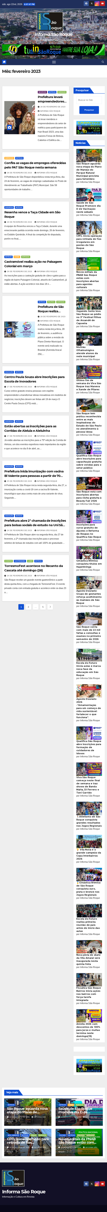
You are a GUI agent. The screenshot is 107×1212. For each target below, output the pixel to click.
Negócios (42, 92)
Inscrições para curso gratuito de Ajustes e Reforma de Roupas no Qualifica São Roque (88, 530)
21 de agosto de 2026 (71, 1117)
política (51, 302)
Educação (9, 372)
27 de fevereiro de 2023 (20, 387)
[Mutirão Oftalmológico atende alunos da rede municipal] (89, 339)
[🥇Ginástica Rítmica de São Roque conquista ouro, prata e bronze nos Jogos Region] (89, 874)
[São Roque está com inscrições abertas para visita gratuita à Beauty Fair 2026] (89, 483)
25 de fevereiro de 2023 (20, 481)
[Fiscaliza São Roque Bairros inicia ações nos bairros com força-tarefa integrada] (89, 979)
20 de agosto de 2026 (19, 1147)
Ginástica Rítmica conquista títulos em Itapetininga (89, 563)
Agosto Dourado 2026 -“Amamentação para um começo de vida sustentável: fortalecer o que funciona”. (88, 708)
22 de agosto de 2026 (19, 1117)
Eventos (8, 561)
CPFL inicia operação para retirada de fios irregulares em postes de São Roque (89, 242)
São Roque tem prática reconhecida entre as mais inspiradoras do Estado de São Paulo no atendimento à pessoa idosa (89, 422)
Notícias (52, 92)
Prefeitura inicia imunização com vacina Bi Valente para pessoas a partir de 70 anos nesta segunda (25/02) (34, 475)
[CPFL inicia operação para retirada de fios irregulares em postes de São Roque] (89, 227)
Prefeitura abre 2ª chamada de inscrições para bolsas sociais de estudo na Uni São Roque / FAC (35, 525)
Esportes (9, 207)
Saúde (16, 257)
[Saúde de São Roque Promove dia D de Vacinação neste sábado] (89, 194)
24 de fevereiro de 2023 (20, 530)
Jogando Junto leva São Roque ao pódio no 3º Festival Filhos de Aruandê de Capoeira (88, 317)
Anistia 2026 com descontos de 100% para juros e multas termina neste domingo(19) (88, 1030)
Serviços (62, 92)
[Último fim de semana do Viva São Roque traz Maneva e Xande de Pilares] (89, 372)
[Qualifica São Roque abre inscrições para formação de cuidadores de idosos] (89, 733)
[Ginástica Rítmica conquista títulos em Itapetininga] (89, 552)
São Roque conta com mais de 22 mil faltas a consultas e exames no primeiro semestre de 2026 (88, 633)
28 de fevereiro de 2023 (52, 107)
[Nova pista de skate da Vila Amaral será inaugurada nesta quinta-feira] (89, 946)
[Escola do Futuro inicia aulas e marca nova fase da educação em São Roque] (89, 654)
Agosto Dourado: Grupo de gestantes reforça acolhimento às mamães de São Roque (89, 597)
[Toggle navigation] (54, 62)
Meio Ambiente (13, 1135)
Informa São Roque (53, 34)
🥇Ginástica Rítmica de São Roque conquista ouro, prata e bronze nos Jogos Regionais (88, 888)
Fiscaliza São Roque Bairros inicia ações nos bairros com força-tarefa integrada (88, 994)
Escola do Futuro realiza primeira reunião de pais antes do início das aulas (88, 925)
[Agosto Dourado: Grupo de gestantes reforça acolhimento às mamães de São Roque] (89, 582)
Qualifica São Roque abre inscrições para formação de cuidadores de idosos (88, 747)
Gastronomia (20, 561)
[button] (103, 62)
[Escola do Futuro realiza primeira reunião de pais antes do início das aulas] (89, 910)
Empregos (9, 158)
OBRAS (33, 1135)
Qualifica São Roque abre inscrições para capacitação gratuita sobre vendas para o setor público (89, 461)
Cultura (62, 1135)
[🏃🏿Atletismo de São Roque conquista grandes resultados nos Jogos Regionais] (89, 808)
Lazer (30, 561)
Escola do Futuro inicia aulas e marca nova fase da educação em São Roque (88, 669)
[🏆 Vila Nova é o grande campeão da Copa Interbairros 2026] (89, 841)
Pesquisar (82, 90)
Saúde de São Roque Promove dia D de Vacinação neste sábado (78, 1112)
